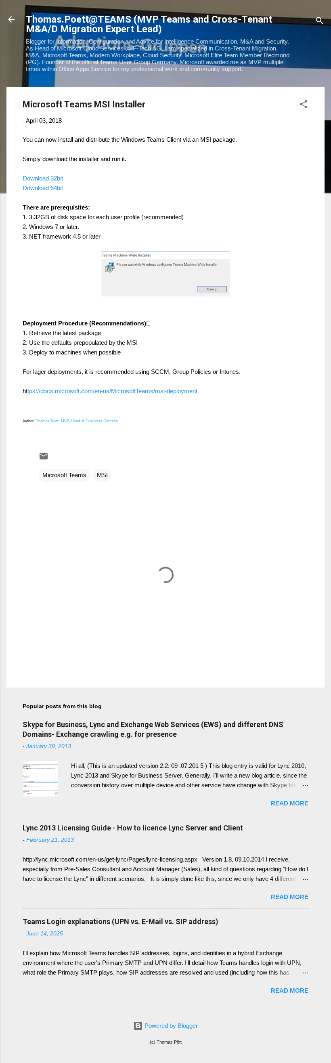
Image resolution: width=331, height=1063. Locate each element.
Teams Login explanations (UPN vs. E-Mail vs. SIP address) (120, 921)
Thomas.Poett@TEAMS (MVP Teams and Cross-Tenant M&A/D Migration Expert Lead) (149, 24)
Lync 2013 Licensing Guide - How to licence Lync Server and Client (133, 828)
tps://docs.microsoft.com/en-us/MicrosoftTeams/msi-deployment (112, 391)
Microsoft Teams (64, 475)
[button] (303, 105)
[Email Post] (43, 458)
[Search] (320, 22)
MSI (102, 475)
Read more (289, 803)
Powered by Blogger (170, 1025)
